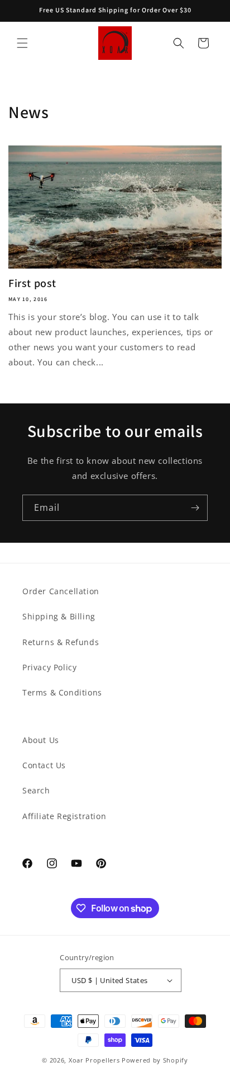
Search (36, 790)
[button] (22, 43)
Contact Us (44, 765)
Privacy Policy (49, 667)
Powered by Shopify (155, 1060)
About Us (40, 740)
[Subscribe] (195, 508)
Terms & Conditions (62, 692)
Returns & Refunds (60, 642)
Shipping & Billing (58, 616)
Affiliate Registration (64, 816)
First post (32, 283)
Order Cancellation (60, 591)
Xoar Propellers (94, 1060)
